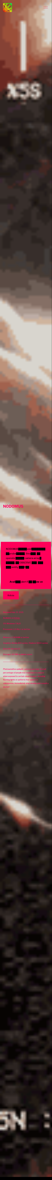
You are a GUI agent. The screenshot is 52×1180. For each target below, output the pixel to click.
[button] (26, 526)
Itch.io (11, 595)
